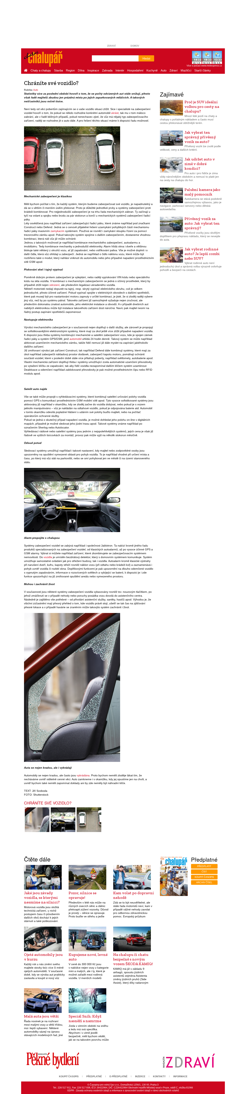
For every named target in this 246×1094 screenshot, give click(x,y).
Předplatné (94, 1076)
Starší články (202, 70)
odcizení (54, 284)
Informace (180, 1076)
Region (70, 70)
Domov (134, 45)
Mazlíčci (186, 70)
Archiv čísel (204, 882)
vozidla (48, 557)
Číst (204, 871)
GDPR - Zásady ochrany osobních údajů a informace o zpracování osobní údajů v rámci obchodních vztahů (123, 1090)
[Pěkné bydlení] (53, 1060)
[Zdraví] (189, 1060)
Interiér (120, 70)
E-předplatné (118, 1076)
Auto (163, 70)
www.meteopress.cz (211, 65)
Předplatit (204, 866)
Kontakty (159, 1076)
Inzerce (140, 1076)
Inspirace (93, 70)
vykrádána (83, 775)
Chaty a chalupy (41, 70)
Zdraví (111, 45)
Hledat (146, 58)
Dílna (81, 70)
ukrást (115, 112)
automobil (75, 338)
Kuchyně (152, 70)
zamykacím (57, 231)
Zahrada (107, 70)
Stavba (58, 70)
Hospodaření (135, 70)
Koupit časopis (204, 877)
